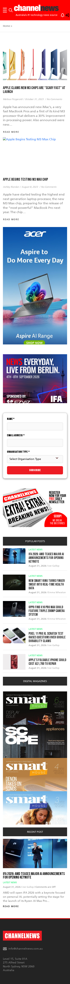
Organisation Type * (18, 451)
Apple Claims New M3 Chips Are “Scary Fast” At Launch (34, 90)
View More (11, 693)
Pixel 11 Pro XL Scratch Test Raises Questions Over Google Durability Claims (47, 637)
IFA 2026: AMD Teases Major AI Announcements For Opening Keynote (46, 558)
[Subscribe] (60, 14)
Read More (11, 906)
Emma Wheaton (57, 592)
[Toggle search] (11, 10)
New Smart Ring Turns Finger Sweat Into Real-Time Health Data (47, 584)
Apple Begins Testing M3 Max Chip (25, 179)
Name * (11, 419)
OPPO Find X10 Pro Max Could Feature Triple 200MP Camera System (47, 611)
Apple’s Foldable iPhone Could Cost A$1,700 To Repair (47, 662)
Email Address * (16, 435)
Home (6, 25)
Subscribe (35, 470)
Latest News (36, 549)
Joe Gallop (53, 565)
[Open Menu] (5, 10)
